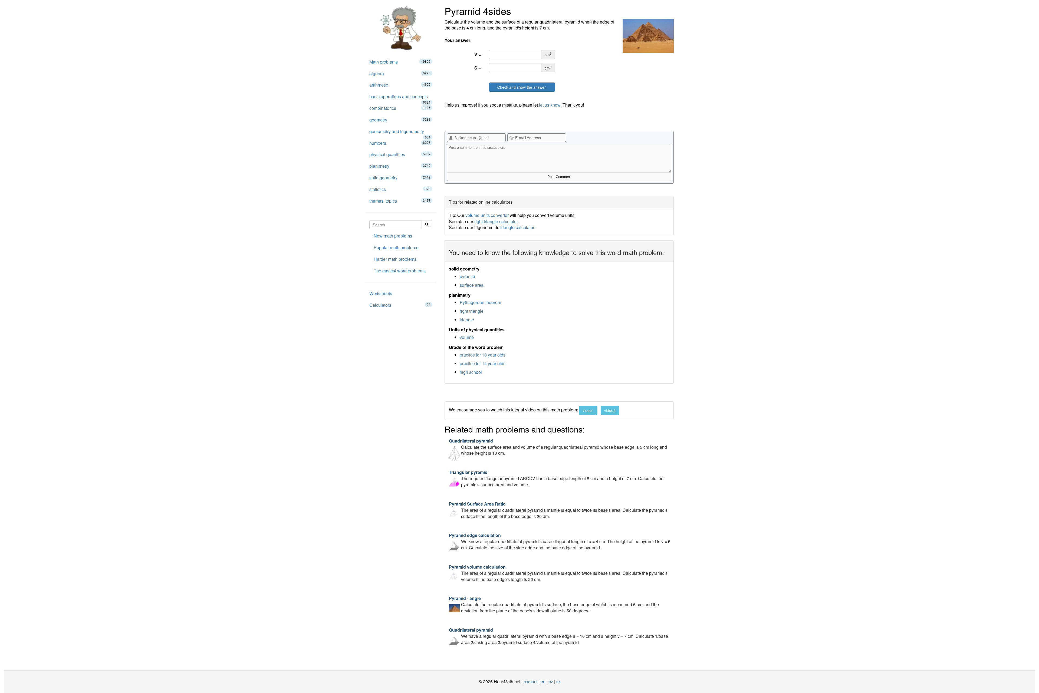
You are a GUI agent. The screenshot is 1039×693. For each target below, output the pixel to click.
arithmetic (399, 85)
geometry (399, 120)
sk (558, 681)
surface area (472, 285)
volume (467, 337)
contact (530, 681)
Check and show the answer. (522, 87)
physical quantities (399, 154)
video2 (610, 410)
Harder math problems (395, 259)
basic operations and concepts (399, 98)
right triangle (472, 311)
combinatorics (399, 108)
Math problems (399, 62)
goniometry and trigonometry (399, 132)
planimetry (399, 166)
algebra (399, 73)
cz (551, 681)
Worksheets (380, 293)
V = (477, 54)
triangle (467, 319)
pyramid (467, 276)
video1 (588, 410)
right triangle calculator (496, 221)
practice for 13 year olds (482, 355)
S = (477, 68)
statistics (399, 189)
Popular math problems (396, 247)
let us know (549, 105)
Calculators (399, 305)
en (543, 681)
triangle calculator (517, 227)
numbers (399, 143)
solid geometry (399, 177)
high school (471, 372)
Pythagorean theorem (480, 302)
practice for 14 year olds (482, 363)
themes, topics (399, 201)
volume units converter (487, 215)
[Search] (427, 224)
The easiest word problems (400, 271)
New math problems (393, 236)
